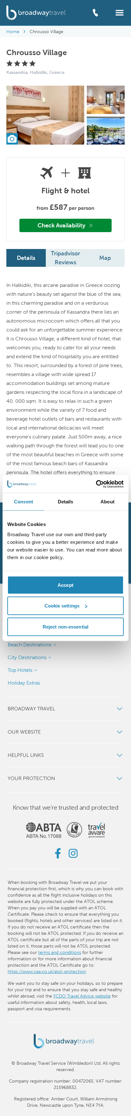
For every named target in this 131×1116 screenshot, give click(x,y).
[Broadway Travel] (36, 12)
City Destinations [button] (27, 657)
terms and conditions (59, 952)
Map (105, 257)
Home (12, 31)
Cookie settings (62, 605)
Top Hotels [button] (20, 670)
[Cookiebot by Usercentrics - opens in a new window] (96, 484)
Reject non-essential (65, 626)
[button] (119, 12)
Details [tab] (65, 501)
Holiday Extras (24, 683)
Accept (65, 584)
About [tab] (107, 501)
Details (26, 257)
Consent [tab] (23, 501)
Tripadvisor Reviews (65, 258)
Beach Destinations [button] (30, 644)
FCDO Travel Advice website (82, 996)
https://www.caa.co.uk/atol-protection (47, 971)
